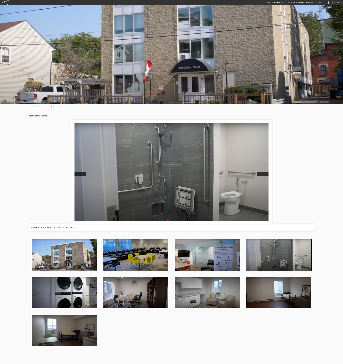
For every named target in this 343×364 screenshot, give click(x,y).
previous (79, 174)
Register (338, 2)
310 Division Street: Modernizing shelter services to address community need (52, 106)
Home (32, 106)
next (259, 174)
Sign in (333, 2)
